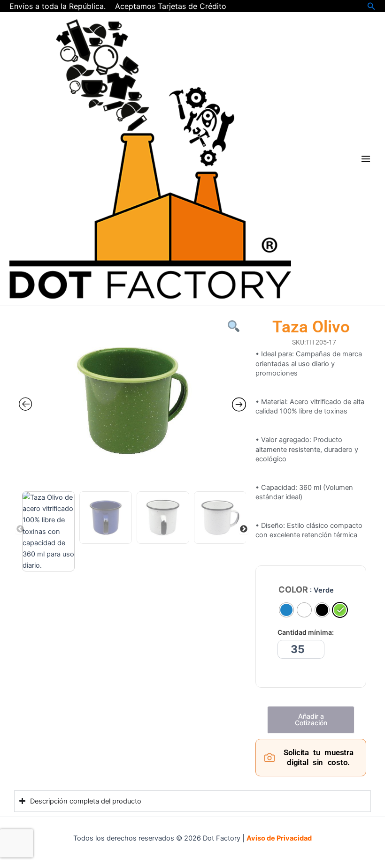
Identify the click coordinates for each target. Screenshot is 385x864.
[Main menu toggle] (366, 159)
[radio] (286, 610)
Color (293, 589)
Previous (20, 529)
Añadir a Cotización (311, 719)
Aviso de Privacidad (279, 838)
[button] (371, 6)
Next (243, 529)
